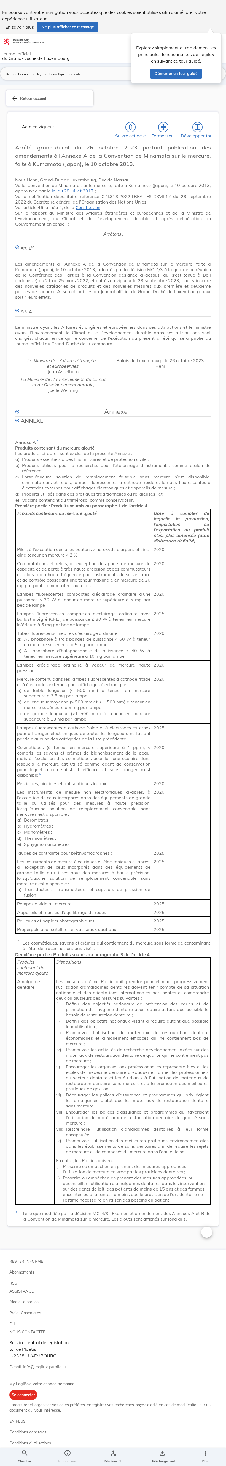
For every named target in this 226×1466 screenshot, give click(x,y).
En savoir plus (20, 27)
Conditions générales (28, 1432)
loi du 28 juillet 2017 (73, 191)
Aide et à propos (24, 1301)
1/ (39, 774)
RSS (13, 1283)
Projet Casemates (25, 1312)
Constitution (88, 207)
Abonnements (21, 1272)
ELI (12, 1323)
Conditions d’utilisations (30, 1443)
